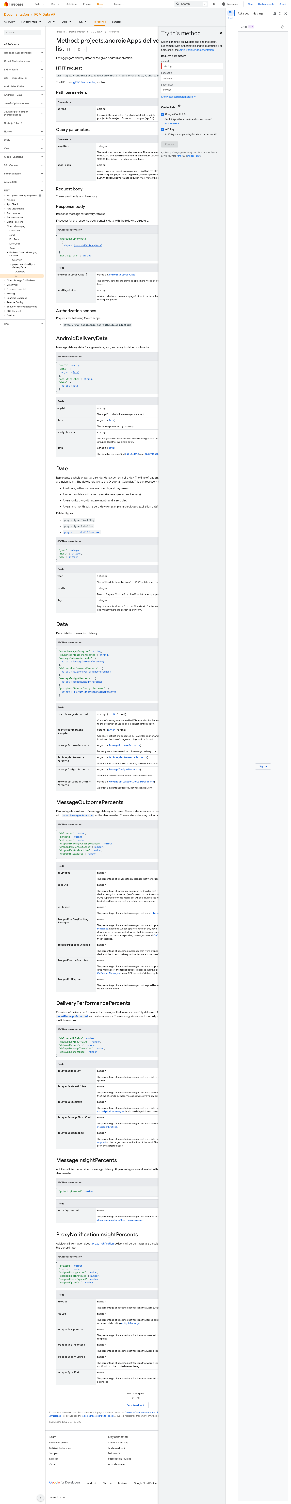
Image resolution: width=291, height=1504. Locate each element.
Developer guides (58, 1442)
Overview (9, 21)
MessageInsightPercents (87, 681)
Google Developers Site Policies (98, 1415)
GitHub (53, 1464)
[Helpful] (133, 1398)
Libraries (53, 1458)
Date (75, 372)
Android (91, 1483)
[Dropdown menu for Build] (44, 4)
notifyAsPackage (130, 1323)
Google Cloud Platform (146, 1483)
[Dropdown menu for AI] (55, 22)
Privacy (63, 1497)
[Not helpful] (138, 1398)
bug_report (275, 14)
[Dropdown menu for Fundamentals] (41, 22)
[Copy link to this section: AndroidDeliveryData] (111, 339)
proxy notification (103, 1243)
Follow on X (114, 1453)
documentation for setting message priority (120, 1219)
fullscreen (280, 14)
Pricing (87, 4)
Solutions (72, 4)
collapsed (156, 913)
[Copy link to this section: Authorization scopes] (99, 311)
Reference (100, 21)
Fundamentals (29, 21)
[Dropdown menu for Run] (59, 4)
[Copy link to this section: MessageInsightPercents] (120, 1161)
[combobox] (191, 4)
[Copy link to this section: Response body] (88, 207)
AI (49, 21)
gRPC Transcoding (84, 82)
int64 (111, 714)
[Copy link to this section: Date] (71, 469)
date (136, 453)
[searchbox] (22, 32)
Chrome (107, 1483)
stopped (101, 1142)
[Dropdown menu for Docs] (107, 4)
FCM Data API (45, 14)
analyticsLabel (154, 453)
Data (75, 385)
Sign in (283, 4)
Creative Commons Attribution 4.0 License (146, 1412)
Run (53, 4)
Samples (117, 21)
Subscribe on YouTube (119, 1458)
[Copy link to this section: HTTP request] (85, 69)
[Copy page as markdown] (79, 49)
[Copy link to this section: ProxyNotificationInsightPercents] (141, 1235)
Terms (52, 1497)
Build (37, 4)
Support (118, 4)
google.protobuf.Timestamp (81, 532)
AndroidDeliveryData (88, 245)
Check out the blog (118, 1442)
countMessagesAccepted (77, 815)
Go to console (266, 4)
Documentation (16, 14)
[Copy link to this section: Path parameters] (90, 93)
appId (128, 453)
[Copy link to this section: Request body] (86, 189)
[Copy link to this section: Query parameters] (93, 130)
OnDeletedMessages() (109, 973)
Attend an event (116, 1464)
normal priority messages (110, 1111)
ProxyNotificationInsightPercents (94, 691)
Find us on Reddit (117, 1447)
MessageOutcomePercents (88, 661)
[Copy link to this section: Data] (71, 625)
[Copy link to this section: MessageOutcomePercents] (126, 803)
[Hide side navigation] (40, 1498)
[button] (20, 53)
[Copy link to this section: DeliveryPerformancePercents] (134, 1004)
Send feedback (135, 1405)
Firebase (60, 31)
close (286, 14)
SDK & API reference (60, 1447)
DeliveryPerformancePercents (91, 671)
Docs (100, 4)
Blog (250, 4)
